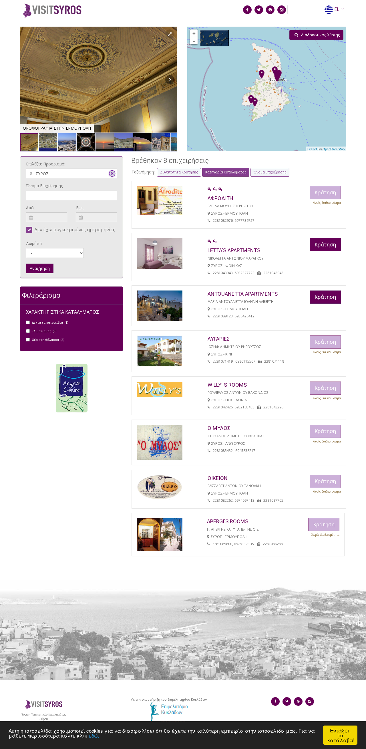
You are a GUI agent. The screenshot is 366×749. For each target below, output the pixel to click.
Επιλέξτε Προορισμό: (45, 164)
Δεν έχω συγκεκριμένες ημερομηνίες (74, 229)
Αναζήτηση (40, 268)
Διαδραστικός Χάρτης (320, 34)
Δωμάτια (34, 243)
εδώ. (94, 735)
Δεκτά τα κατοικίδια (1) (50, 322)
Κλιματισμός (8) (44, 331)
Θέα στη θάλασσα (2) (48, 339)
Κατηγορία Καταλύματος (225, 172)
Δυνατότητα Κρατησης (179, 172)
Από (30, 207)
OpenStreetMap (334, 149)
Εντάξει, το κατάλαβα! (341, 735)
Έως (79, 207)
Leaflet (312, 149)
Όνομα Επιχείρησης (44, 185)
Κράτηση (325, 244)
